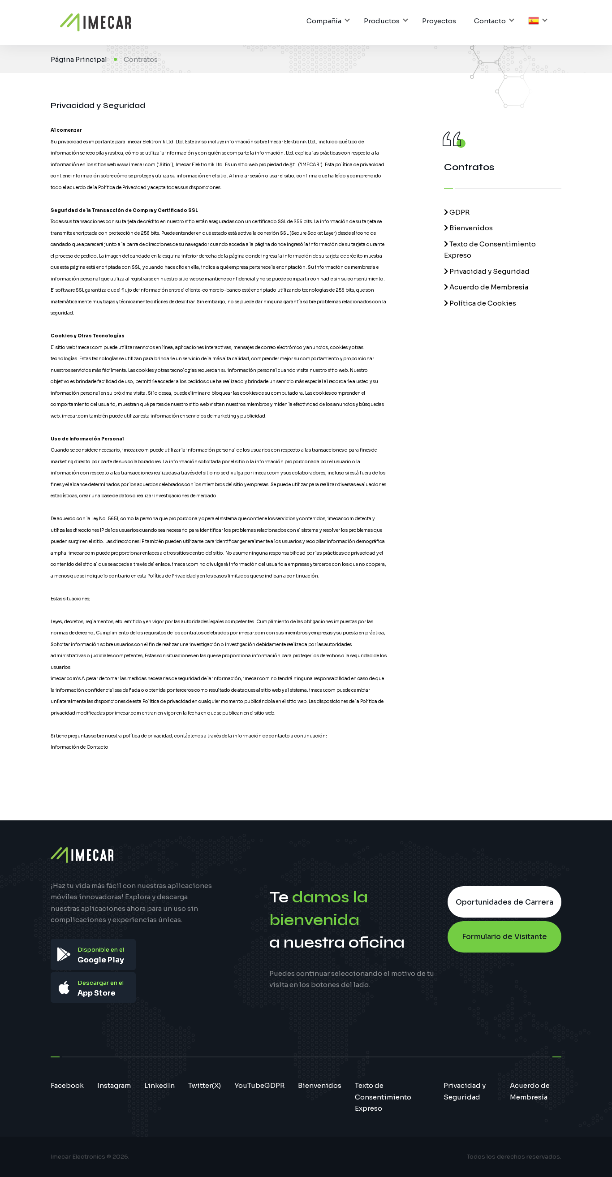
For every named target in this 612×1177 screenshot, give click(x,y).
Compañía (323, 21)
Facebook (67, 1085)
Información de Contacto (79, 747)
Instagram (114, 1085)
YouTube (249, 1085)
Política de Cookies (482, 303)
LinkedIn (159, 1085)
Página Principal (79, 59)
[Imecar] (95, 22)
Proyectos (439, 21)
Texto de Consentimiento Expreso (383, 1096)
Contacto (490, 21)
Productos (382, 21)
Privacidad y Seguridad (489, 271)
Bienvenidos (470, 228)
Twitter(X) (204, 1085)
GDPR (459, 212)
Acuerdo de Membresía (488, 287)
